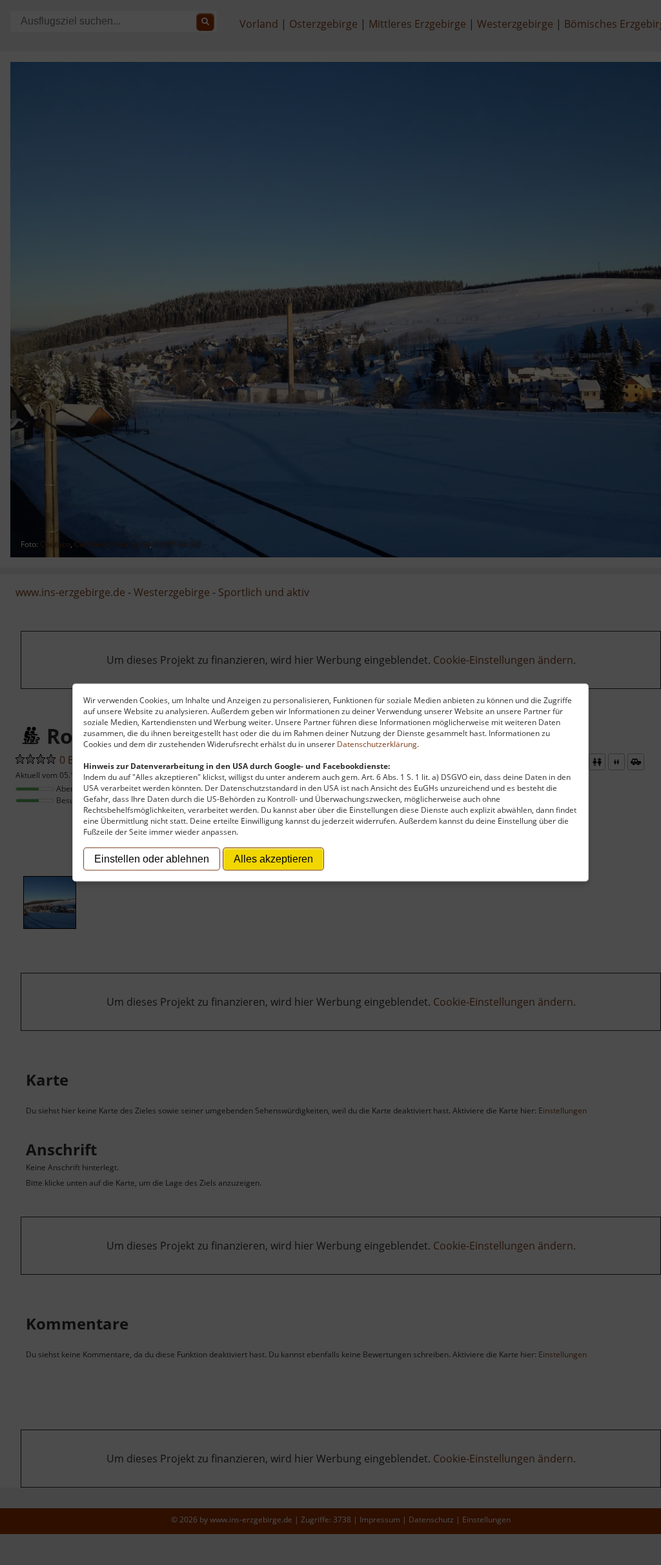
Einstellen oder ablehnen (151, 858)
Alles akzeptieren (273, 858)
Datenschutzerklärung (377, 744)
